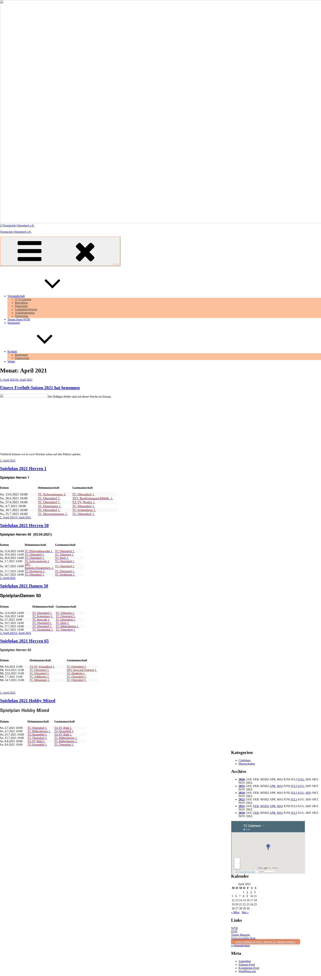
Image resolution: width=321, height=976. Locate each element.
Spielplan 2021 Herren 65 (24, 640)
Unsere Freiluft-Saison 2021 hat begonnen (40, 387)
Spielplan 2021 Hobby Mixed (27, 700)
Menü (116, 264)
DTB (234, 931)
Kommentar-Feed (249, 967)
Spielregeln (21, 316)
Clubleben (245, 760)
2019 (241, 812)
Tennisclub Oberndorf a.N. (16, 231)
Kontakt (12, 351)
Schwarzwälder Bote (243, 938)
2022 (241, 799)
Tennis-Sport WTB (18, 319)
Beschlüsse (21, 302)
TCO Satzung (23, 299)
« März (235, 912)
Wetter (11, 361)
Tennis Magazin (240, 934)
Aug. (301, 779)
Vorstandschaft (16, 296)
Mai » (245, 912)
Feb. (256, 806)
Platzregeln (21, 306)
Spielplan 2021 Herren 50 (24, 525)
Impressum (21, 354)
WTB (234, 928)
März (264, 806)
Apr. (273, 786)
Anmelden (245, 961)
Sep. (308, 792)
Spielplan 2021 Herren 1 (23, 468)
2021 (241, 806)
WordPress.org (247, 971)
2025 (241, 786)
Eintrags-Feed (247, 964)
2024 (241, 792)
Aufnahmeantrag (25, 312)
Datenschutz (22, 358)
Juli (294, 786)
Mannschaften (247, 763)
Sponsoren (13, 322)
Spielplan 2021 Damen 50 (24, 585)
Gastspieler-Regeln (26, 309)
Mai (280, 786)
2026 (241, 779)
